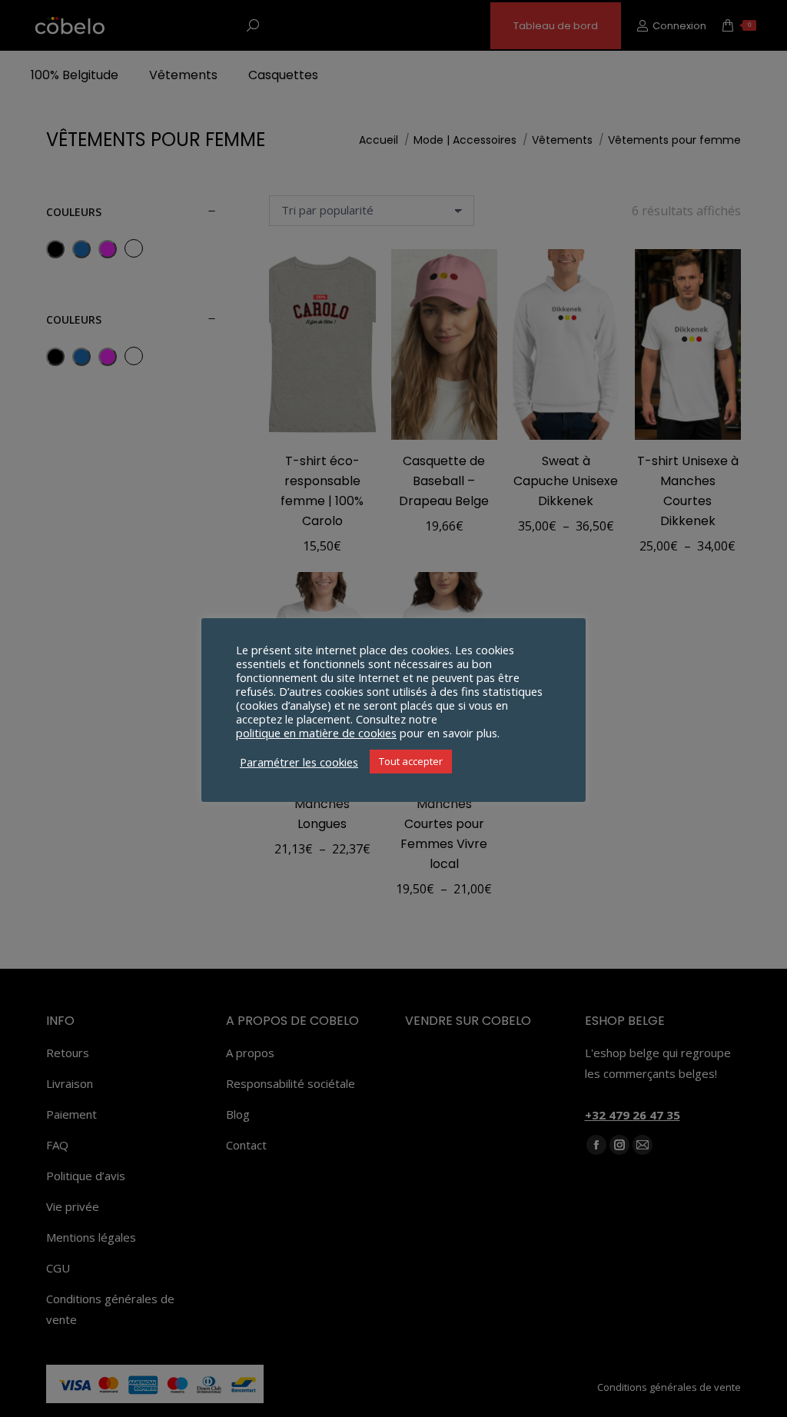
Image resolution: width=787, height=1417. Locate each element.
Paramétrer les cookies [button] (299, 762)
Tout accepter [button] (411, 761)
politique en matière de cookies (316, 733)
